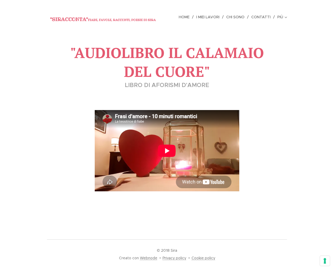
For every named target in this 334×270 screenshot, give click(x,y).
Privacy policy (174, 258)
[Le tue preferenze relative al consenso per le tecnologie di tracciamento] (325, 261)
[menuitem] (185, 17)
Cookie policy (203, 258)
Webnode (148, 258)
